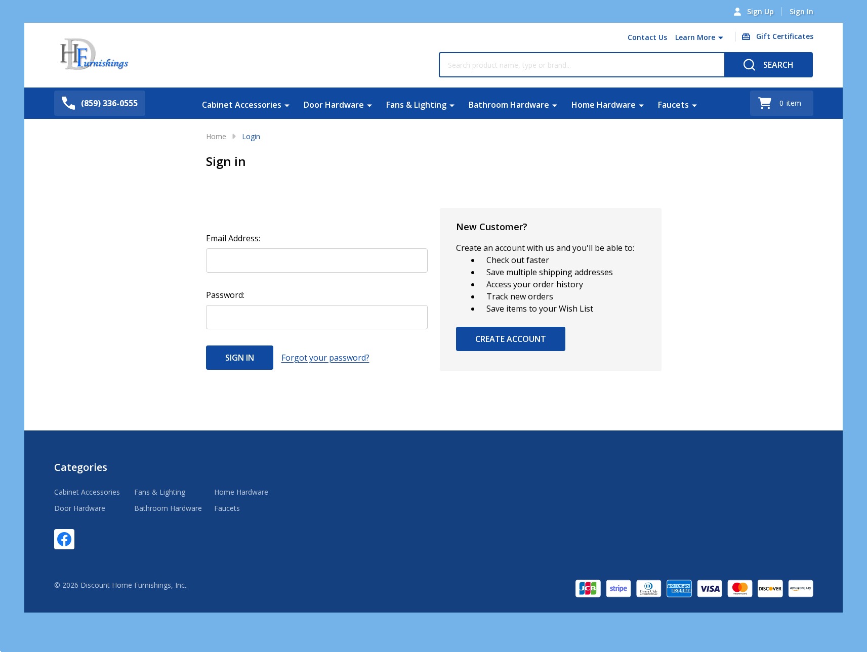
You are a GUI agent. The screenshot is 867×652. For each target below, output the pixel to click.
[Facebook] (64, 539)
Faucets (673, 104)
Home (216, 136)
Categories (80, 467)
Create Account (510, 338)
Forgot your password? (325, 357)
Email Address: (233, 238)
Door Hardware (334, 104)
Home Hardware (603, 104)
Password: (225, 294)
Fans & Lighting (416, 104)
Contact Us (647, 37)
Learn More (695, 37)
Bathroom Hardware (509, 104)
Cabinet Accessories (241, 104)
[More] (720, 37)
